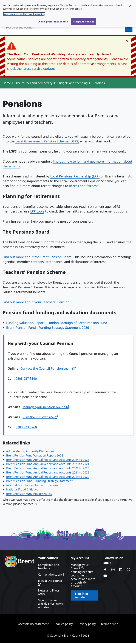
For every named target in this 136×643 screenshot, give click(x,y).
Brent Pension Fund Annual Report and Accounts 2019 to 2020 (47, 477)
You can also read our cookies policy (24, 14)
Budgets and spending (72, 83)
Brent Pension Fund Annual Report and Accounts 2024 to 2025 (47, 460)
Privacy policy (87, 624)
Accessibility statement (33, 624)
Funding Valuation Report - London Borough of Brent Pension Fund (56, 323)
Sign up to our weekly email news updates (50, 603)
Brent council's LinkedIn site (121, 569)
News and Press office (49, 592)
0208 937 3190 (26, 378)
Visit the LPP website (38, 417)
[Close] (130, 6)
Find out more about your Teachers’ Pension (36, 302)
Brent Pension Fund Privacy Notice (29, 494)
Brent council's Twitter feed (128, 569)
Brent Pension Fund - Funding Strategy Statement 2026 (47, 327)
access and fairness (83, 186)
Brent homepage (20, 561)
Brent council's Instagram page (113, 569)
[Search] (128, 27)
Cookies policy (63, 624)
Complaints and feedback (48, 566)
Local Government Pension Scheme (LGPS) (47, 141)
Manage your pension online (44, 407)
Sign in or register (81, 595)
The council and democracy (34, 83)
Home (7, 83)
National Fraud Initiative (22, 489)
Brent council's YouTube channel (105, 576)
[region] (68, 13)
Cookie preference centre (53, 21)
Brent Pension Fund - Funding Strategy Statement (39, 481)
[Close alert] (127, 40)
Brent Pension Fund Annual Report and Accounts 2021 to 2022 (47, 472)
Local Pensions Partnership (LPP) (75, 176)
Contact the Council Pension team (46, 368)
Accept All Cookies (83, 21)
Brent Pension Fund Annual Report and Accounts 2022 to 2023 (47, 468)
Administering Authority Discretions (30, 451)
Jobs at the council (50, 581)
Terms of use (109, 624)
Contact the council (51, 574)
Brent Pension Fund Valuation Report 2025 (34, 455)
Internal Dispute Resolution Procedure (32, 485)
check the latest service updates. (32, 68)
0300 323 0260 (26, 427)
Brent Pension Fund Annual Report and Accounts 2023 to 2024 (47, 464)
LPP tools (37, 211)
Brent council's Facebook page (105, 569)
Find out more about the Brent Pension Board (37, 257)
